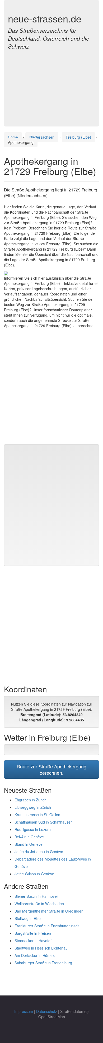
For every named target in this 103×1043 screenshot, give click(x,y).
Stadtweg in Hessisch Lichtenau (41, 948)
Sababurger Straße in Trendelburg (43, 962)
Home (13, 137)
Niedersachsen (41, 137)
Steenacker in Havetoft (34, 940)
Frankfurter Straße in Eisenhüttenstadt (47, 925)
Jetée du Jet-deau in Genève (39, 851)
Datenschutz (46, 1011)
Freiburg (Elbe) (78, 137)
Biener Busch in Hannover (36, 896)
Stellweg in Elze (28, 918)
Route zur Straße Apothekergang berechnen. (51, 769)
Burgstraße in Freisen (33, 933)
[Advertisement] (51, 85)
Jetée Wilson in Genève (34, 873)
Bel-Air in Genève (29, 836)
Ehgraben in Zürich (30, 799)
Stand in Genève (29, 844)
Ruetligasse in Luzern (33, 829)
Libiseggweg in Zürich (33, 807)
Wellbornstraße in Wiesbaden (39, 903)
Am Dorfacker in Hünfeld (35, 955)
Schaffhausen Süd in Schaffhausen (44, 822)
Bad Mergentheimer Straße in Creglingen (49, 911)
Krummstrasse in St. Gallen (37, 814)
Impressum (23, 1011)
